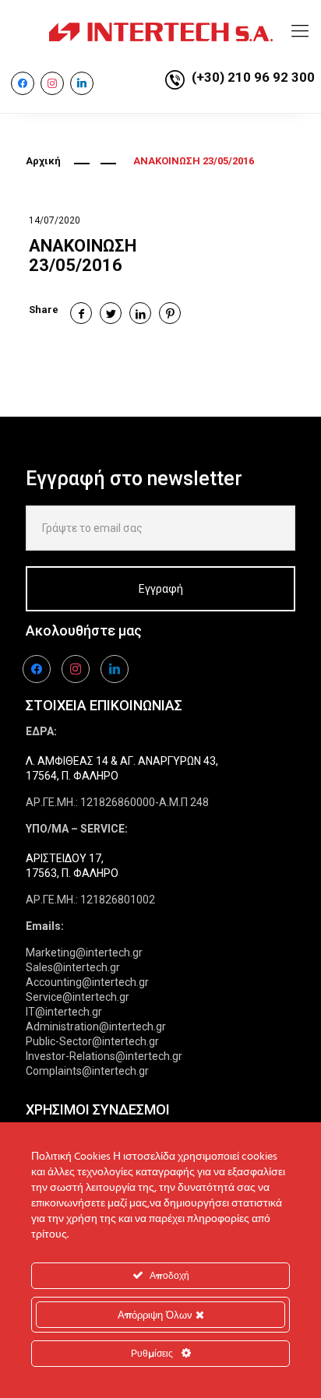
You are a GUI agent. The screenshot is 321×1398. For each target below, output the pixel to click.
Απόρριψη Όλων (157, 1314)
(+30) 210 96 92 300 (253, 77)
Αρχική (43, 161)
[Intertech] (160, 31)
